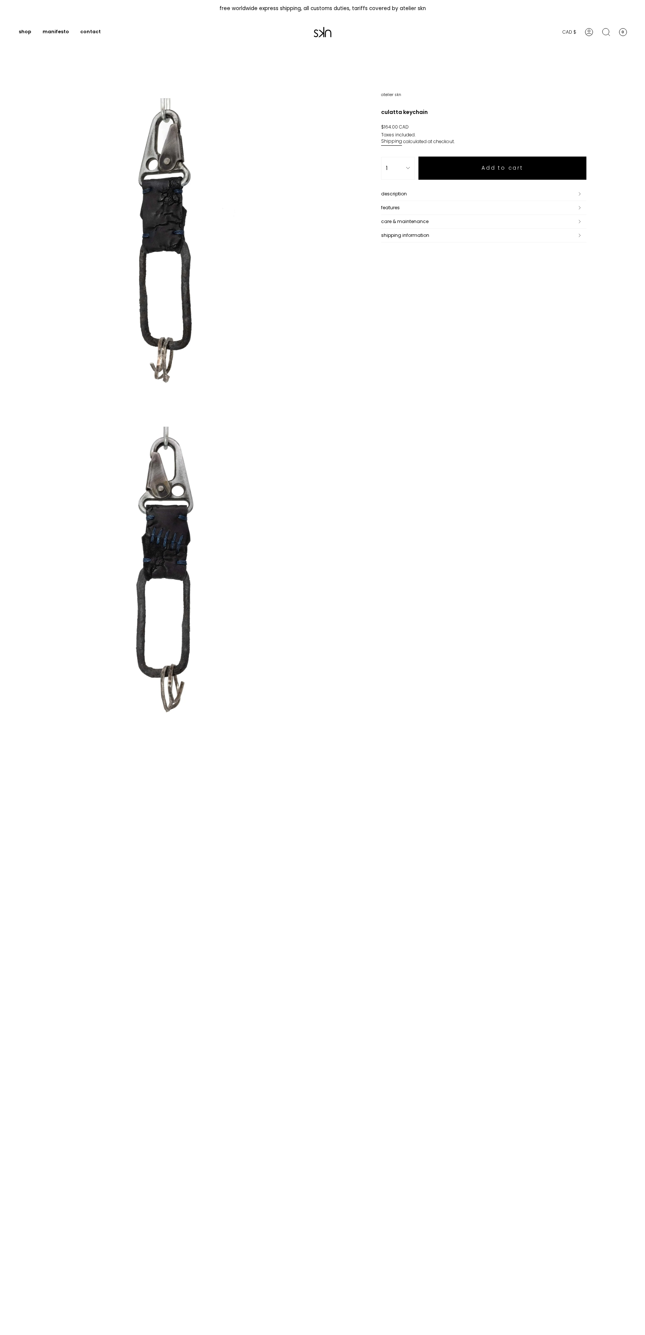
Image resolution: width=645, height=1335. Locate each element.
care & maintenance (405, 221)
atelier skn (391, 95)
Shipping (391, 141)
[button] (25, 32)
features (390, 207)
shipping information (405, 235)
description (394, 194)
